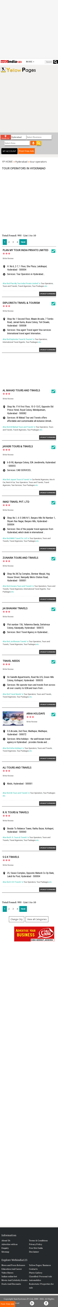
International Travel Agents (14, 342)
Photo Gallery (35, 1272)
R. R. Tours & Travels (16, 812)
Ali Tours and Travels (17, 767)
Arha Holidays (35, 713)
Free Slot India (36, 1248)
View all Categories (37, 919)
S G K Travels (11, 857)
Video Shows (7, 1272)
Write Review (8, 258)
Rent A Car (10, 482)
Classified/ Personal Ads (40, 1276)
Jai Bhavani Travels (15, 608)
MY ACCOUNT (9, 151)
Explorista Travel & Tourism (21, 302)
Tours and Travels (10, 286)
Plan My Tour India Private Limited (25, 250)
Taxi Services (16, 485)
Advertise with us (9, 1244)
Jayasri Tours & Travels (18, 446)
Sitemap (5, 1251)
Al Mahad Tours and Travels (21, 390)
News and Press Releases (13, 1265)
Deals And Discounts (11, 1283)
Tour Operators (47, 283)
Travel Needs (11, 660)
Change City (17, 919)
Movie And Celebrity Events (14, 1280)
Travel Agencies (24, 286)
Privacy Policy (35, 1244)
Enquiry (5, 1248)
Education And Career (11, 1268)
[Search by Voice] (33, 143)
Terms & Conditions (38, 1240)
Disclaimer (34, 1251)
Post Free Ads (26, 151)
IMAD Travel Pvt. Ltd (16, 501)
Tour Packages (38, 286)
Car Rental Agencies (40, 479)
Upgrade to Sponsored (47, 294)
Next (23, 242)
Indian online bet (9, 1276)
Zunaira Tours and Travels (20, 557)
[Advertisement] (29, 29)
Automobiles (35, 1280)
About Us (5, 1240)
